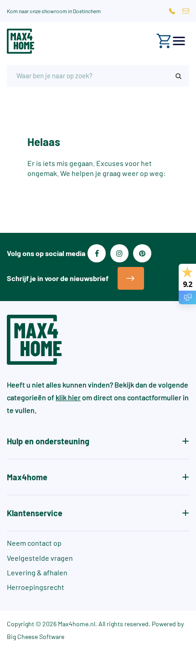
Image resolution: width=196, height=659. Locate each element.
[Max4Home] (20, 41)
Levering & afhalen (37, 572)
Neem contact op (34, 542)
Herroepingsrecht (35, 587)
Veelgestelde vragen (40, 557)
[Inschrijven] (131, 278)
